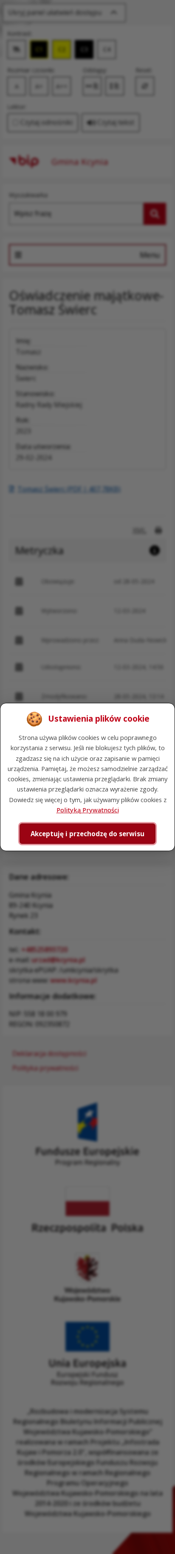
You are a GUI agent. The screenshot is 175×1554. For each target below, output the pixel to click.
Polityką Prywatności (87, 810)
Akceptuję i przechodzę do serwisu (87, 833)
